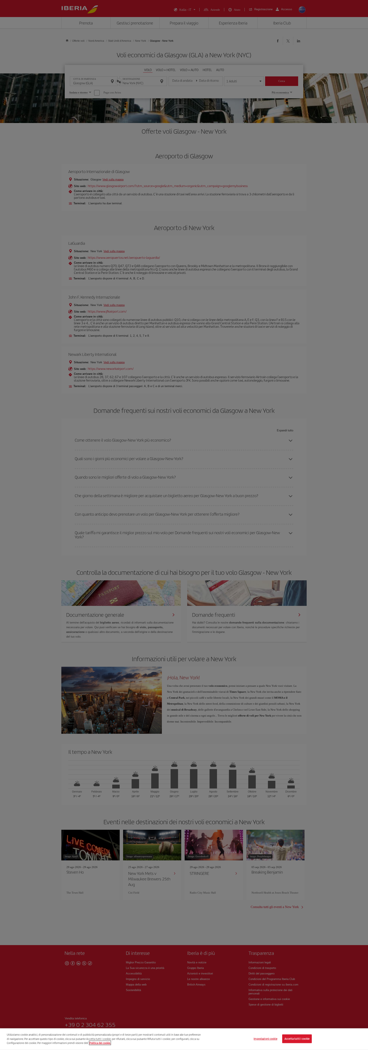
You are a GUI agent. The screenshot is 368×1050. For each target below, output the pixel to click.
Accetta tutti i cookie (297, 1039)
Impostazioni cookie (265, 1039)
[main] (184, 1039)
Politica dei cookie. (100, 1043)
